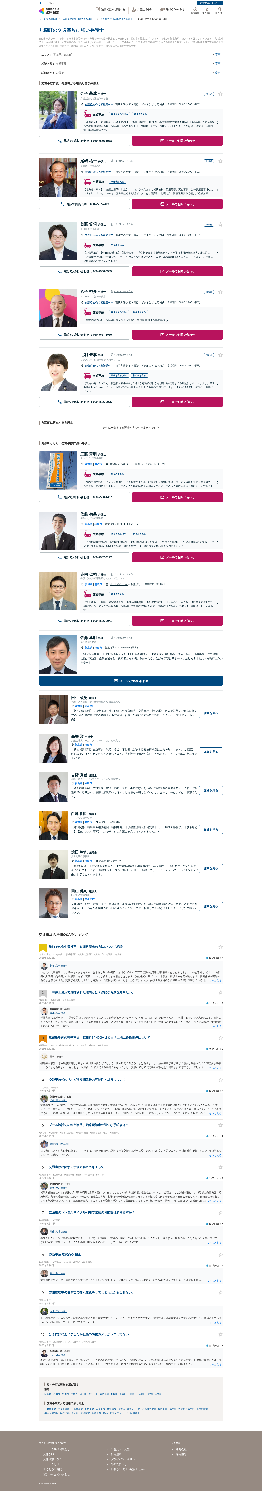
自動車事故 (50, 1409)
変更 (218, 54)
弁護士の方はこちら (210, 3)
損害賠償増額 (51, 1413)
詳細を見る (211, 713)
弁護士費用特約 (100, 1413)
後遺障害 (85, 1413)
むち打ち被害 (149, 1409)
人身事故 (100, 1409)
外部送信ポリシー (121, 1464)
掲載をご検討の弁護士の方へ (128, 1469)
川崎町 (132, 1393)
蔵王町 (83, 1393)
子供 (138, 1409)
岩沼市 (98, 464)
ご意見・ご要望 (120, 1449)
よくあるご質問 (52, 1469)
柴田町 (123, 1393)
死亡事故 (89, 1409)
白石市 (47, 1393)
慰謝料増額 (202, 1409)
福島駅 (103, 860)
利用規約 (116, 1454)
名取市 (98, 584)
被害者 (121, 1409)
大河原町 (90, 706)
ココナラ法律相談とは (56, 1449)
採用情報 (181, 1454)
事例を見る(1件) (119, 312)
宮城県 (88, 464)
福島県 (88, 524)
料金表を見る (140, 114)
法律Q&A (48, 1454)
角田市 (65, 1393)
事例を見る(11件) (119, 114)
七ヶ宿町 (93, 1393)
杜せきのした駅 (119, 584)
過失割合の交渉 (186, 1409)
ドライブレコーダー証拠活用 (125, 1413)
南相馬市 (90, 899)
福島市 (98, 524)
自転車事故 (77, 1409)
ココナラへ (48, 3)
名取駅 (103, 822)
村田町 (114, 1393)
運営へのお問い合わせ (56, 1474)
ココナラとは (51, 1464)
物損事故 (111, 1409)
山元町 (158, 1393)
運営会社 (181, 1449)
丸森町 (89, 104)
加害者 (130, 1409)
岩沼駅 (114, 464)
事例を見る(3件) (119, 534)
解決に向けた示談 (69, 1413)
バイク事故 (63, 1409)
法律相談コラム (52, 1459)
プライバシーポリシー (124, 1459)
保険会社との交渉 (167, 1409)
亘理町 (149, 1393)
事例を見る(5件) (119, 375)
